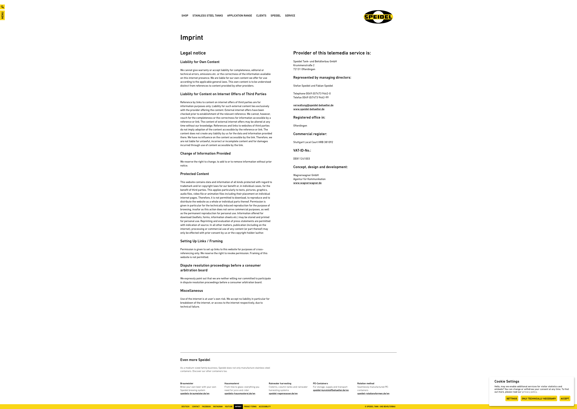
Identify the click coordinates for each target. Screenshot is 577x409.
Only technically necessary (539, 398)
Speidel (276, 15)
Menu (2, 15)
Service (290, 15)
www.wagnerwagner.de (307, 182)
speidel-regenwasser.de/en (283, 393)
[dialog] (531, 391)
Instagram (218, 407)
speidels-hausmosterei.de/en (239, 393)
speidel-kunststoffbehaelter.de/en (331, 390)
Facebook (206, 407)
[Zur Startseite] (378, 17)
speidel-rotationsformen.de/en (373, 393)
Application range (239, 15)
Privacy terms (250, 407)
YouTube (229, 407)
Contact (196, 407)
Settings (512, 398)
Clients (261, 15)
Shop (185, 15)
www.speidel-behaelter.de (308, 109)
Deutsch (185, 407)
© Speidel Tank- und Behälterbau (380, 407)
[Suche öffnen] (2, 7)
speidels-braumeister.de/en (194, 393)
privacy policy (529, 391)
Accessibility (265, 407)
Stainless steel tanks (207, 15)
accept (565, 398)
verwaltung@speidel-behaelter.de (313, 105)
